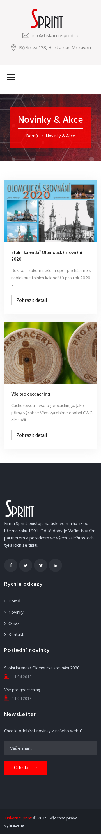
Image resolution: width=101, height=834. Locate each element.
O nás (14, 623)
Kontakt (16, 634)
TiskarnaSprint (18, 818)
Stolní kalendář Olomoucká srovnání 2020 (46, 256)
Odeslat (22, 768)
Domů (32, 135)
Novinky (16, 612)
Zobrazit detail (31, 300)
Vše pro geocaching (30, 394)
